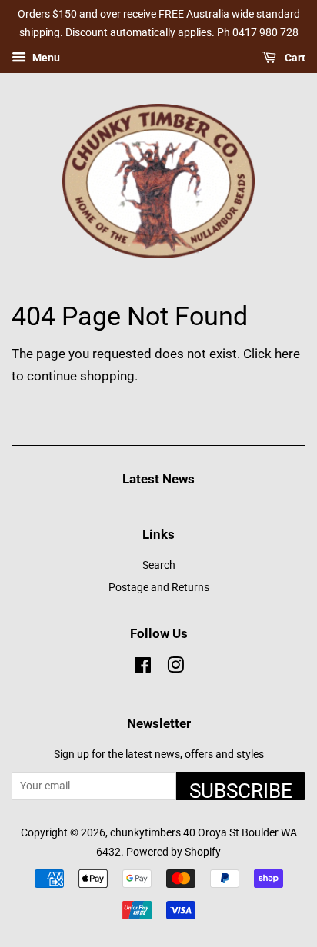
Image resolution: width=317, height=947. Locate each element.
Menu (45, 58)
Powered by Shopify (173, 852)
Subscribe (240, 789)
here (287, 353)
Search (158, 565)
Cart (293, 58)
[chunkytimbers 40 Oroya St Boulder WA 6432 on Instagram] (175, 668)
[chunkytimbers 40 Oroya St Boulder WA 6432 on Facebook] (143, 668)
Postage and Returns (158, 587)
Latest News (158, 479)
